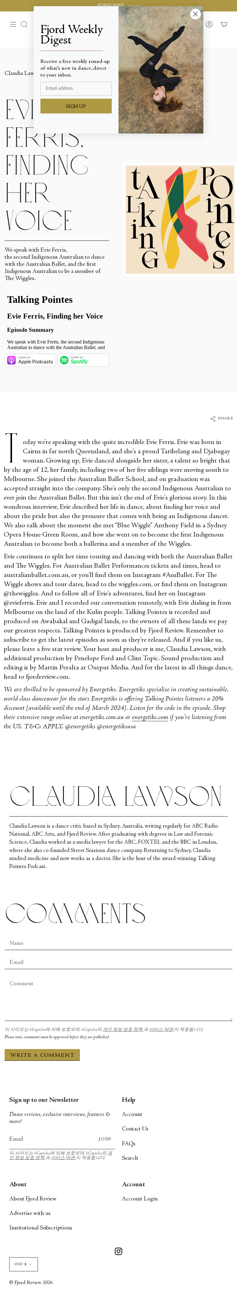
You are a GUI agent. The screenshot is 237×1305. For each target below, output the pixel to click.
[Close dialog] (195, 14)
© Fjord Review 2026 (30, 1283)
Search (130, 1158)
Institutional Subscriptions (40, 1228)
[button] (24, 24)
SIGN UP (76, 106)
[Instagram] (118, 1252)
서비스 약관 (161, 1029)
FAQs (128, 1144)
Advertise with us (30, 1213)
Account (132, 1115)
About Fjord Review (32, 1199)
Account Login (140, 1199)
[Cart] (224, 24)
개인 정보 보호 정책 (123, 1029)
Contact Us (135, 1129)
